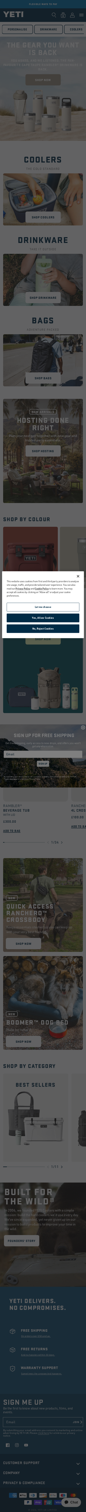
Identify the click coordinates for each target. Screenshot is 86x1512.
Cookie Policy (42, 588)
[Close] (78, 576)
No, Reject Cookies (43, 628)
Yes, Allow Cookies (43, 617)
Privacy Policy (22, 588)
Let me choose (43, 606)
